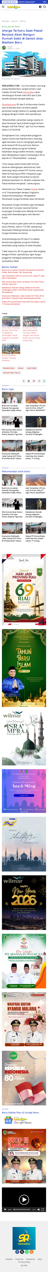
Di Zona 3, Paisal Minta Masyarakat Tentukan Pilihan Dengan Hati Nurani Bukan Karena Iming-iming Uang (31, 334)
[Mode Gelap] (40, 7)
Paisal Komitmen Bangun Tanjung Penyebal (9, 358)
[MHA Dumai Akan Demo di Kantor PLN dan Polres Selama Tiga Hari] (12, 421)
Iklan (40, 1259)
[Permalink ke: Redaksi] (4, 47)
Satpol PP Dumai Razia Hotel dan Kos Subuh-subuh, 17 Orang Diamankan (24, 303)
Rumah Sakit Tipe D (11, 373)
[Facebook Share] (24, 381)
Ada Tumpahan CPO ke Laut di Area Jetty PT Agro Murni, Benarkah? (23, 277)
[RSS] (31, 1252)
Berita (4, 26)
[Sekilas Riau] (13, 7)
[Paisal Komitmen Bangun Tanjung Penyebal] (11, 349)
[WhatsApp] (27, 1252)
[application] (24, 1199)
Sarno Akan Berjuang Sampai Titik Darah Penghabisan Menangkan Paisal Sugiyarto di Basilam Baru (10, 334)
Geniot (20, 368)
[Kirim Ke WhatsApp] (44, 381)
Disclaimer (30, 1259)
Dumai (17, 26)
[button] (24, 1200)
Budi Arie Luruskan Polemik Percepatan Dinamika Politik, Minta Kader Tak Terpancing (23, 271)
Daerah (11, 26)
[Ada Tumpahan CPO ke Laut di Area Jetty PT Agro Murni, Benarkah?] (36, 397)
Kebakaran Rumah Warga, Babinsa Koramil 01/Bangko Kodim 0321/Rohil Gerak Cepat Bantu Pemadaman (23, 290)
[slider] (22, 1209)
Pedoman (19, 1259)
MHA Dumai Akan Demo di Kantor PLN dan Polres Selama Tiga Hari (23, 283)
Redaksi (10, 47)
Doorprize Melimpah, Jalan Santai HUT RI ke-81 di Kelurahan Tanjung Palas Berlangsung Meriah (23, 297)
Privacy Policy (24, 1262)
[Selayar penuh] (42, 1209)
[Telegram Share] (39, 381)
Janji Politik (31, 368)
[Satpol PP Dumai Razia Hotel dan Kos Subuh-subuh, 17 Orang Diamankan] (36, 445)
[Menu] (3, 7)
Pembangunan (9, 104)
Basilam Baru (9, 368)
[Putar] (5, 1209)
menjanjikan (29, 92)
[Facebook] (17, 1252)
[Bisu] (38, 1209)
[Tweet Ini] (29, 381)
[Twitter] (22, 1252)
